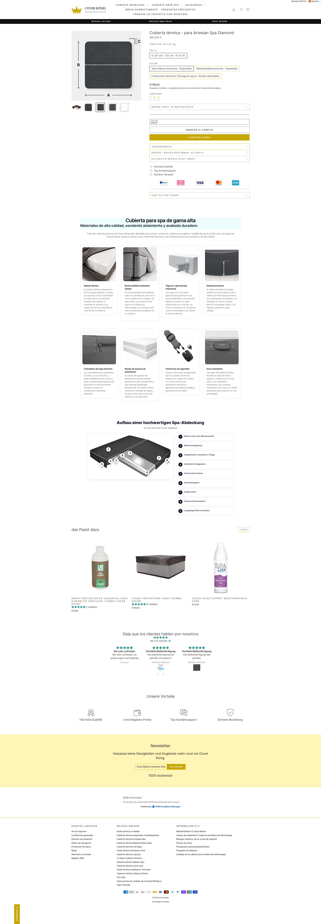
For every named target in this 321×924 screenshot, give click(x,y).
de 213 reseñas (159, 640)
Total (155, 121)
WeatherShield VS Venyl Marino (191, 831)
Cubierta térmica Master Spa (130, 862)
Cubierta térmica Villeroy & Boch (132, 873)
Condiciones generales (82, 835)
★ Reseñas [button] (17, 914)
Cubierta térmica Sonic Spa (130, 866)
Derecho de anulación (81, 839)
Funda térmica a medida (128, 831)
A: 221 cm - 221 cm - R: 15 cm (168, 55)
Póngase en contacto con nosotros (160, 14)
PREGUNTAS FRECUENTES (178, 9)
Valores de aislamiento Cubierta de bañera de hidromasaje (204, 835)
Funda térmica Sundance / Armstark (134, 869)
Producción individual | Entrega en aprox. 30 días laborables (185, 76)
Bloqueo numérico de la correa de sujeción (196, 839)
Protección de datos (81, 846)
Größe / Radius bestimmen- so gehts (177, 153)
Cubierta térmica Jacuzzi (129, 854)
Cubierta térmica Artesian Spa (131, 839)
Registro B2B (77, 858)
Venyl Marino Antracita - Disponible (171, 68)
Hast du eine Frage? (165, 195)
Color (153, 63)
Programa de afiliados (186, 850)
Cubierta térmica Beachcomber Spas (134, 843)
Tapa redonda (123, 885)
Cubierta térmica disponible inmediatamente (138, 835)
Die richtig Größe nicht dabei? (173, 159)
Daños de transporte (81, 843)
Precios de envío (184, 843)
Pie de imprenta (78, 831)
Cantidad (155, 94)
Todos (244, 530)
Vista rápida (100, 593)
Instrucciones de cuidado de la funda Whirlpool (139, 881)
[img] (160, 637)
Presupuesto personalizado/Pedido (193, 846)
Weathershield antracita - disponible (216, 68)
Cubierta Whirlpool (131, 5)
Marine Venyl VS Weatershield (172, 107)
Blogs (74, 850)
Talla (153, 50)
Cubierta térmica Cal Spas (129, 846)
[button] (78, 607)
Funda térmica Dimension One (131, 850)
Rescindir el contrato (81, 854)
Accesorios (194, 5)
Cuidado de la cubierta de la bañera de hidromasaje (201, 854)
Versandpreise (161, 146)
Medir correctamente (142, 9)
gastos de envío (179, 88)
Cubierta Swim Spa (166, 5)
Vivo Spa (121, 877)
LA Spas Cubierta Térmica (129, 858)
